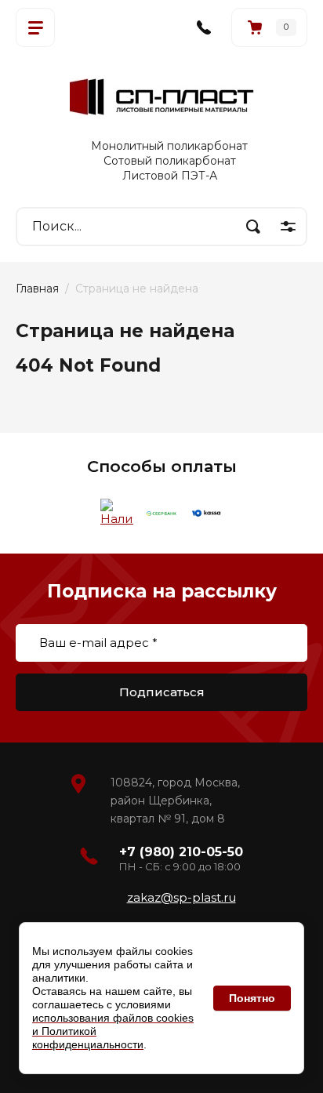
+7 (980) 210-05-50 (181, 851)
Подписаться (162, 691)
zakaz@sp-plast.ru (181, 897)
